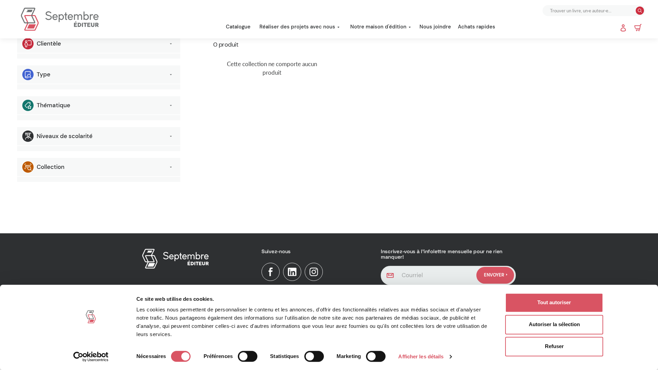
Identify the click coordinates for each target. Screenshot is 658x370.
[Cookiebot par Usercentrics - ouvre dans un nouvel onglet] (91, 357)
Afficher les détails (420, 356)
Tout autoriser (554, 302)
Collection (50, 167)
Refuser (554, 346)
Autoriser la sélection (554, 324)
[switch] (247, 356)
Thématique (53, 105)
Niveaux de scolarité (65, 136)
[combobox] (590, 11)
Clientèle (49, 43)
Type (43, 74)
